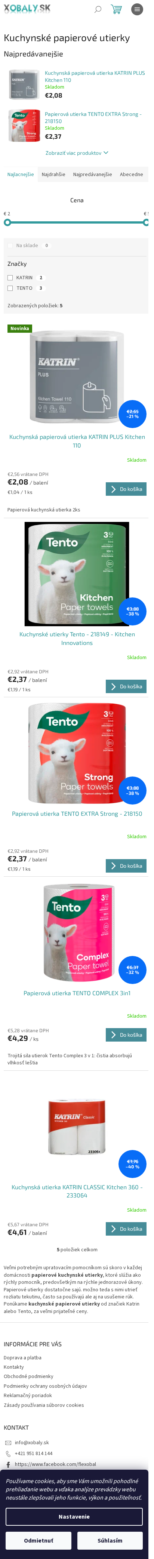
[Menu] (137, 9)
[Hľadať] (97, 9)
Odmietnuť (38, 1541)
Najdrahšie (53, 174)
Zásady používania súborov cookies (44, 1405)
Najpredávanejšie (92, 174)
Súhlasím (110, 1541)
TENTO (29, 288)
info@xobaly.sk (32, 1442)
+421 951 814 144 (33, 1453)
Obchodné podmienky (28, 1376)
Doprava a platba (22, 1358)
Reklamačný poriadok (28, 1395)
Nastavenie (74, 1517)
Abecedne (131, 174)
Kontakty (14, 1367)
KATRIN (29, 278)
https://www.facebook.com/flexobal (55, 1464)
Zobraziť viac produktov (73, 153)
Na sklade (32, 245)
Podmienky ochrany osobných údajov (45, 1386)
